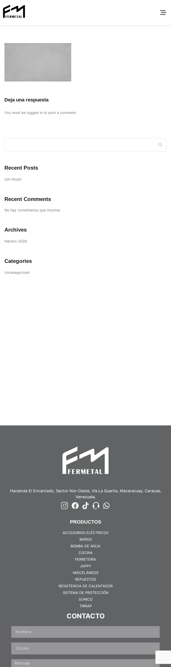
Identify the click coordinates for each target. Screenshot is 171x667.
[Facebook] (75, 505)
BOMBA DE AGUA (85, 546)
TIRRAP (85, 606)
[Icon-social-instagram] (64, 505)
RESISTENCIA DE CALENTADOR (86, 586)
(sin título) (13, 179)
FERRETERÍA (85, 559)
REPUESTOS (85, 579)
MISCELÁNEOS (85, 572)
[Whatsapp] (106, 505)
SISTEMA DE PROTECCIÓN (85, 592)
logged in (35, 112)
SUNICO (85, 599)
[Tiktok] (85, 505)
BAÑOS (85, 539)
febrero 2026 (15, 241)
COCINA (86, 552)
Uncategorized (16, 272)
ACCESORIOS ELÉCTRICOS (85, 532)
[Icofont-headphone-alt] (96, 505)
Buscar (160, 145)
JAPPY (85, 566)
